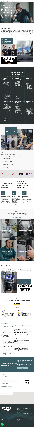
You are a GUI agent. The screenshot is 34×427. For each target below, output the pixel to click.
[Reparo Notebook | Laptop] (1, 101)
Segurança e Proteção (8, 326)
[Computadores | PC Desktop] (13, 101)
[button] (2, 424)
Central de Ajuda (19, 418)
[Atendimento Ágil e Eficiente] (24, 193)
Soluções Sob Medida (5, 196)
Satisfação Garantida (7, 346)
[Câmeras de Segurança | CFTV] (13, 78)
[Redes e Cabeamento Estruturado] (1, 78)
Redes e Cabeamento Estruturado (6, 80)
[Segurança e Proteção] (1, 326)
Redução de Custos (16, 196)
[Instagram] (18, 420)
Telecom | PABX (29, 78)
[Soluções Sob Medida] (3, 193)
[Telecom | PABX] (24, 78)
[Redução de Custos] (14, 193)
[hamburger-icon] (4, 1)
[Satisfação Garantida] (1, 346)
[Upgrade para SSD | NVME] (24, 101)
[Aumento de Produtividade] (1, 335)
